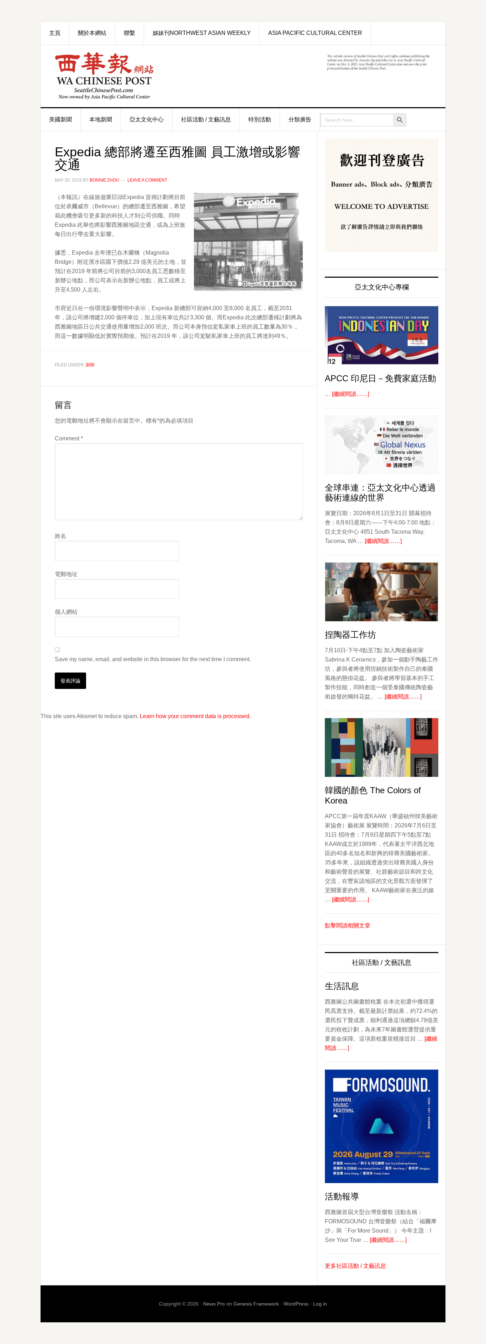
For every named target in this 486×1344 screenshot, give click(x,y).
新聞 (90, 364)
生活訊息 (342, 986)
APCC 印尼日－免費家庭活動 (380, 378)
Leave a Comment (147, 180)
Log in (320, 1304)
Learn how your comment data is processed (194, 716)
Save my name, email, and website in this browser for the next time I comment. (153, 659)
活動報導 (342, 1196)
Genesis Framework (256, 1304)
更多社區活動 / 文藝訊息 (355, 1266)
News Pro (214, 1304)
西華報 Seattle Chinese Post (120, 76)
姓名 (60, 536)
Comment (69, 438)
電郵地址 (66, 574)
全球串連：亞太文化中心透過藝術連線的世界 (380, 493)
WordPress (296, 1304)
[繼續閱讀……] (350, 394)
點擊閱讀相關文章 (347, 925)
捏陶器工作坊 (350, 634)
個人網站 (66, 612)
